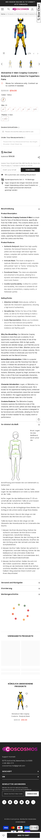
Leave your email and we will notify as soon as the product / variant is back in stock (20, 164)
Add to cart (23, 835)
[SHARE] (38, 157)
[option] (20, 36)
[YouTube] (27, 802)
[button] (34, 53)
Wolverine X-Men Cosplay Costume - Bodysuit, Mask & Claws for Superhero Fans (20, 715)
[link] (10, 670)
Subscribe (30, 170)
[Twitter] (33, 802)
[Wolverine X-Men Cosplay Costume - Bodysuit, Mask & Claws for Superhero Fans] (20, 700)
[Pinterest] (16, 802)
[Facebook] (4, 802)
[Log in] (32, 9)
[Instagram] (10, 802)
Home (3, 14)
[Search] (8, 9)
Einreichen (32, 794)
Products (11, 14)
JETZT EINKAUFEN (21, 4)
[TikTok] (22, 802)
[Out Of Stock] (26, 706)
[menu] (2, 9)
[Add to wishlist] (3, 835)
